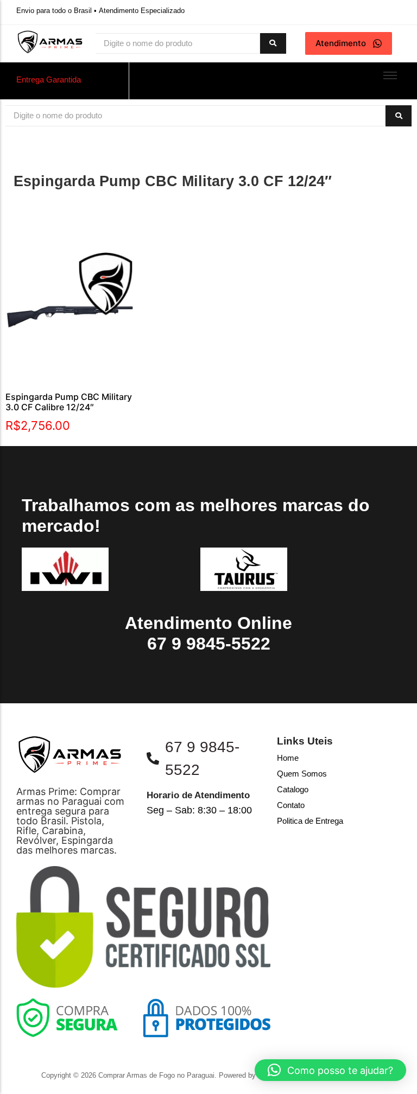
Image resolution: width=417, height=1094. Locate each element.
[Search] (273, 43)
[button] (330, 1070)
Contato (291, 805)
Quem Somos (302, 773)
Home (288, 757)
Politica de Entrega (310, 820)
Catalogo (292, 789)
